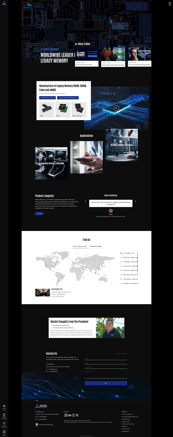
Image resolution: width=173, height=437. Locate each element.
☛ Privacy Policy (126, 421)
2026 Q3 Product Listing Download (68, 97)
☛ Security (124, 426)
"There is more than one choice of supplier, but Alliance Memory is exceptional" (111, 203)
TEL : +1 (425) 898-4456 (41, 417)
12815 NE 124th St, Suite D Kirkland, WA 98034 (57, 366)
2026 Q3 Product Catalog (47, 97)
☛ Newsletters (125, 431)
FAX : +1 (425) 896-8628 (41, 419)
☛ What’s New (82, 44)
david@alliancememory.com (63, 292)
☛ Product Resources (127, 414)
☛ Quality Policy (126, 419)
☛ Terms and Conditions (128, 424)
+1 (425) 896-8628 (59, 296)
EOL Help (39, 213)
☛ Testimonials (125, 429)
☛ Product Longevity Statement (130, 416)
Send (106, 383)
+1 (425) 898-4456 (60, 294)
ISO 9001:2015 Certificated (46, 424)
